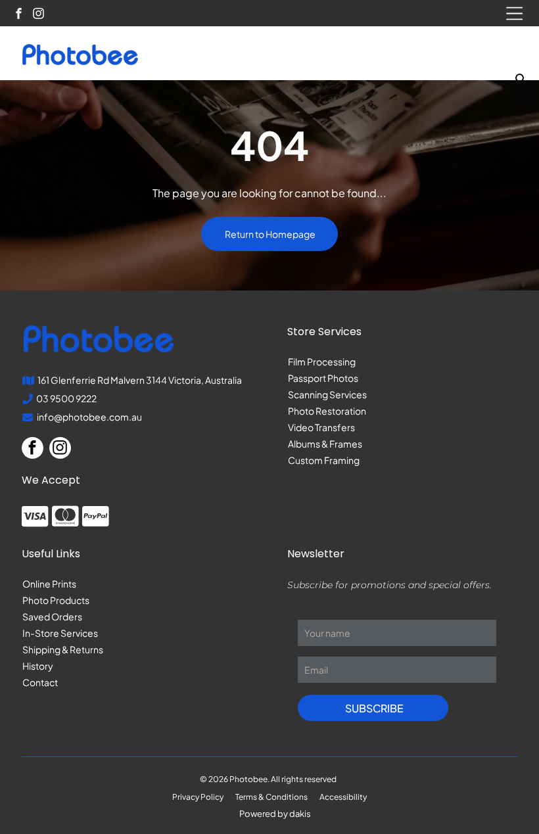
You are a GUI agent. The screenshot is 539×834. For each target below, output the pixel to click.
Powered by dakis (275, 813)
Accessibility (343, 797)
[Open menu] (514, 13)
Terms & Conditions (271, 797)
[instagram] (38, 15)
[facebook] (19, 15)
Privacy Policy (197, 797)
